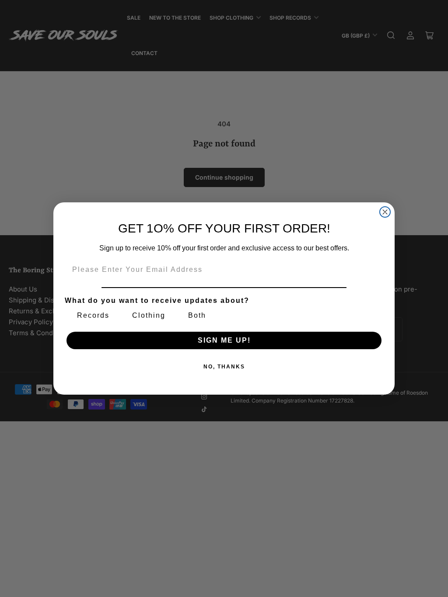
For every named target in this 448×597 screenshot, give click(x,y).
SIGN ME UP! (224, 340)
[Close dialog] (385, 212)
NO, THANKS (224, 367)
